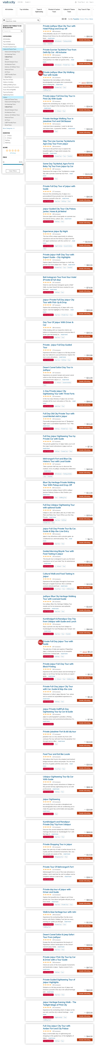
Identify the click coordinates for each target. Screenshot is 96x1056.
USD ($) (20, 2)
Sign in (91, 2)
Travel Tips (81, 2)
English (27, 2)
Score (82, 19)
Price (86, 19)
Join (87, 2)
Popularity (76, 19)
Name (91, 19)
